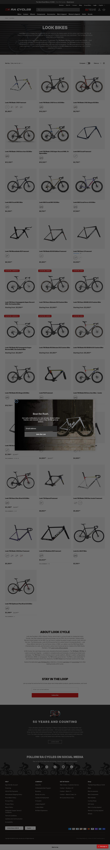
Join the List (41, 434)
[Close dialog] (16, 401)
